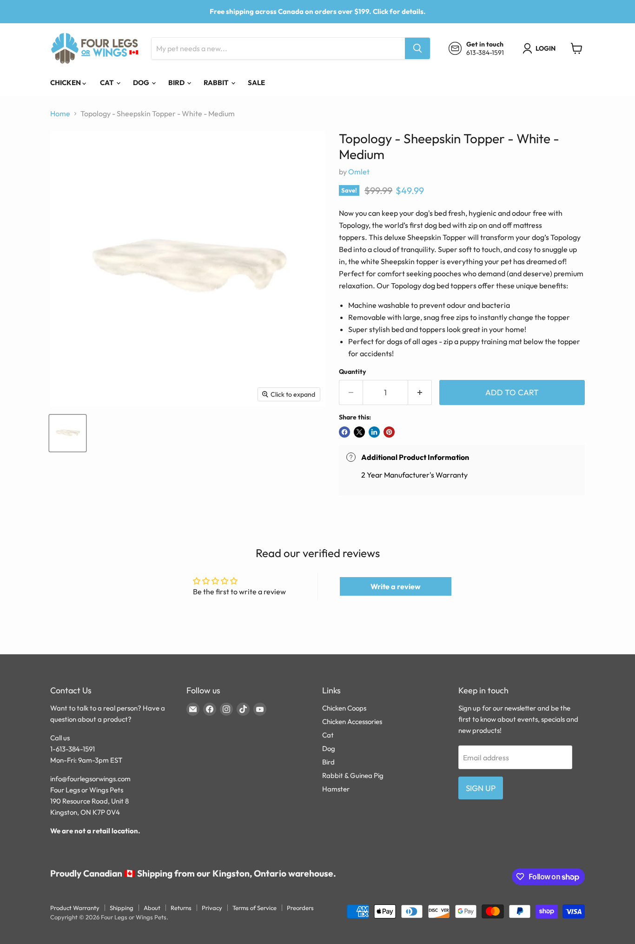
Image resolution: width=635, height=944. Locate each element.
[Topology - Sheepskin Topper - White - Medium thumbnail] (67, 433)
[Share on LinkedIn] (374, 432)
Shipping (121, 907)
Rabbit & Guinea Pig (353, 775)
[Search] (417, 48)
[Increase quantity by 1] (420, 392)
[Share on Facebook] (344, 432)
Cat (107, 82)
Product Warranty (74, 907)
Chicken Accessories (352, 721)
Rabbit (217, 82)
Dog (142, 82)
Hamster (336, 788)
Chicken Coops (344, 708)
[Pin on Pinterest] (389, 432)
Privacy (212, 907)
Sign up (481, 788)
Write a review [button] (395, 586)
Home (60, 113)
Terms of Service (254, 907)
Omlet (359, 171)
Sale (256, 82)
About (152, 907)
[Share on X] (359, 432)
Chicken (66, 82)
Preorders (300, 907)
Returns (181, 907)
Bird (177, 82)
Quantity (352, 371)
